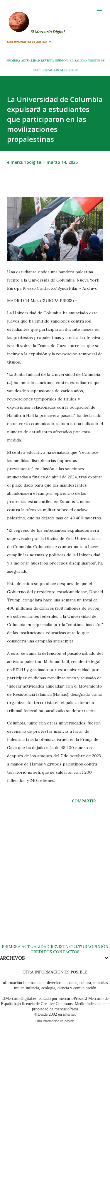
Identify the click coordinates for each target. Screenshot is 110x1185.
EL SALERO (78, 60)
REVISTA (47, 60)
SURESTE (71, 70)
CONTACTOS (65, 951)
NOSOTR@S (96, 60)
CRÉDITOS (41, 951)
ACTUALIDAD (30, 60)
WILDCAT (57, 70)
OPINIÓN (61, 60)
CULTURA (79, 946)
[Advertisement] (55, 880)
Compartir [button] (84, 801)
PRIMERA (13, 60)
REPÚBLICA (41, 70)
